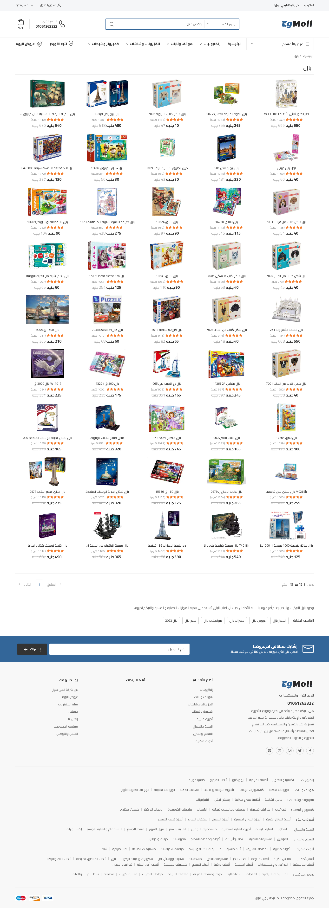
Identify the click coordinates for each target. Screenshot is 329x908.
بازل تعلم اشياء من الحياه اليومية (47, 276)
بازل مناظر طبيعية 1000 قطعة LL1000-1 (286, 545)
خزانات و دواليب (158, 839)
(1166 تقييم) (98, 551)
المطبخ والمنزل (203, 733)
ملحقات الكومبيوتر (179, 809)
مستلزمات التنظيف (260, 839)
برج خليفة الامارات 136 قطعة (167, 545)
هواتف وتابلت (182, 44)
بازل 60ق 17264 (286, 438)
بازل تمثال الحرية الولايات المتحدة (107, 491)
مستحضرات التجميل (204, 829)
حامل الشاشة (274, 799)
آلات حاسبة (233, 848)
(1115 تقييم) (38, 497)
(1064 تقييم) (38, 389)
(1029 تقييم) (277, 443)
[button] (280, 44)
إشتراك (35, 649)
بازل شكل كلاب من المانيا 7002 (226, 330)
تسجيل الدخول (47, 5)
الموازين (282, 839)
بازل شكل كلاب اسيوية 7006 (167, 114)
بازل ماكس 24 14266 (227, 383)
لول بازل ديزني (286, 168)
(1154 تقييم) (277, 335)
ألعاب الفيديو (218, 779)
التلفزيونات (203, 799)
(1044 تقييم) (98, 281)
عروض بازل (259, 620)
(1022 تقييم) (38, 227)
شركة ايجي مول (265, 898)
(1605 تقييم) (277, 551)
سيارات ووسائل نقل (171, 858)
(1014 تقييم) (217, 173)
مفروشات (179, 839)
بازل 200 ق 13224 (107, 383)
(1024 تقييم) (98, 497)
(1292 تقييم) (277, 389)
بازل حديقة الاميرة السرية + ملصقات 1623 (107, 222)
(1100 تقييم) (277, 497)
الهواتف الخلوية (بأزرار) (134, 789)
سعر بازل (190, 620)
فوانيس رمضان (122, 864)
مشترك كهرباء (128, 874)
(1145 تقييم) (157, 497)
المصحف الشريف (257, 848)
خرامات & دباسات (172, 848)
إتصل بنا (73, 719)
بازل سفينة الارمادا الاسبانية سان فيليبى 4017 (45, 114)
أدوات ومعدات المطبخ (205, 839)
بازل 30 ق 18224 (167, 222)
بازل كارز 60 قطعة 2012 (167, 330)
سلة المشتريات (68, 704)
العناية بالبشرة (265, 829)
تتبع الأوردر (58, 44)
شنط (104, 848)
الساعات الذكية (189, 789)
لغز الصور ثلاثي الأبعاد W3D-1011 (286, 114)
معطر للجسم (135, 829)
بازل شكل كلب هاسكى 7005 (227, 276)
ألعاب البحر (239, 858)
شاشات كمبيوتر (260, 809)
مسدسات (195, 858)
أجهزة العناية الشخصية (236, 829)
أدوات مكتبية (204, 741)
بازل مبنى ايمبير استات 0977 (47, 491)
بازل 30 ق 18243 (167, 276)
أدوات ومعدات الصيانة (208, 874)
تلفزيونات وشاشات (145, 44)
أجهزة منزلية (205, 719)
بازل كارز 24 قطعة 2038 (107, 330)
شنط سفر (93, 874)
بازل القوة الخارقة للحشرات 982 (226, 114)
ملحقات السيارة (178, 874)
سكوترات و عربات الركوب (137, 858)
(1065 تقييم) (38, 443)
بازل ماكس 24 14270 (167, 438)
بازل (113, 858)
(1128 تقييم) (277, 227)
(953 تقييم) (98, 443)
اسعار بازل (279, 620)
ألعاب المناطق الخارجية (91, 858)
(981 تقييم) (98, 173)
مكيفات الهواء (197, 819)
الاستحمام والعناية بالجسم (104, 829)
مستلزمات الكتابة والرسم (205, 848)
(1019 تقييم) (98, 335)
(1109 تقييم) (277, 173)
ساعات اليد (234, 874)
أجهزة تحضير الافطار (170, 819)
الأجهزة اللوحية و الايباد (219, 789)
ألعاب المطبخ (200, 864)
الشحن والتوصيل (67, 733)
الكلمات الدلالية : (302, 620)
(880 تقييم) (98, 227)
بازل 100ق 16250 (226, 222)
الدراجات (251, 874)
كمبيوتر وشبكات (105, 44)
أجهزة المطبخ (220, 819)
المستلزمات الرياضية (275, 874)
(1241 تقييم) (38, 335)
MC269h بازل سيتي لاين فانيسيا (286, 491)
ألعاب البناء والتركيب (58, 858)
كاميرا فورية (197, 779)
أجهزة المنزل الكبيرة (278, 819)
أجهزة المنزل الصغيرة (247, 819)
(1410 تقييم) (157, 551)
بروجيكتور (238, 779)
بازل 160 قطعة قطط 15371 (107, 276)
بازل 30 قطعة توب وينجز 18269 (47, 222)
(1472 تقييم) (38, 173)
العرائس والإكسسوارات (273, 864)
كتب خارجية (119, 848)
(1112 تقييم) (217, 227)
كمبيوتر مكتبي (129, 809)
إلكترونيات (212, 44)
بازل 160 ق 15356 (167, 491)
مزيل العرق (156, 829)
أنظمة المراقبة (258, 779)
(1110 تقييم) (38, 119)
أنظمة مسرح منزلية (247, 799)
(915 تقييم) (157, 335)
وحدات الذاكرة (153, 809)
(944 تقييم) (217, 335)
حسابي (73, 711)
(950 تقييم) (157, 173)
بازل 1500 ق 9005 (47, 330)
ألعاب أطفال (305, 859)
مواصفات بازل (213, 620)
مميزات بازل (236, 620)
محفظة (109, 874)
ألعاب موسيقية (303, 864)
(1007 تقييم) (38, 281)
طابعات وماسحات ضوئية (228, 809)
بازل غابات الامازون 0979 (227, 491)
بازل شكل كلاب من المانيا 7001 (286, 383)
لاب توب (280, 809)
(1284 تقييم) (98, 119)
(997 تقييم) (217, 389)
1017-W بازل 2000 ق (47, 383)
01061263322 (46, 26)
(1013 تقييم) (217, 119)
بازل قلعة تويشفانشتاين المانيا (47, 545)
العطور (283, 829)
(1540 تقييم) (217, 281)
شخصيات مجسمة (175, 864)
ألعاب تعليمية (244, 864)
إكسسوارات (74, 829)
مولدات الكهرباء (152, 874)
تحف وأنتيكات (234, 839)
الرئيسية (234, 44)
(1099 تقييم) (157, 443)
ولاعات (77, 874)
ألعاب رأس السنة (148, 864)
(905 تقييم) (157, 389)
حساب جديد (22, 5)
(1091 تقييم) (217, 551)
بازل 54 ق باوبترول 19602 (107, 168)
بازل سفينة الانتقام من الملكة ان (107, 545)
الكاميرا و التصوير (284, 779)
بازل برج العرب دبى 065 (167, 383)
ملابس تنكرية (282, 858)
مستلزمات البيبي (217, 858)
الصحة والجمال (203, 726)
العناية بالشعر (177, 829)
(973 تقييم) (277, 281)
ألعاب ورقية (222, 864)
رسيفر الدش (222, 799)
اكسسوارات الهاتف (251, 789)
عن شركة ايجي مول (65, 689)
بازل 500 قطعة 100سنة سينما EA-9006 (47, 168)
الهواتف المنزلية (164, 789)
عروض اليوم (25, 44)
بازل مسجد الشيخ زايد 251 (286, 330)
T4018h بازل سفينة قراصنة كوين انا (226, 545)
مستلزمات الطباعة (144, 848)
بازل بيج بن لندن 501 (226, 168)
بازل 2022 (171, 620)
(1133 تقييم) (157, 119)
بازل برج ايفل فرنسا (107, 114)
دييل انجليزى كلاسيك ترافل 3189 (167, 168)
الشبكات (202, 809)
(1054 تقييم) (157, 281)
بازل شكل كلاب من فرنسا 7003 (286, 222)
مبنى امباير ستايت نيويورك (107, 438)
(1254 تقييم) (217, 497)
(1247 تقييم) (277, 119)
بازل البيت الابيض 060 (226, 438)
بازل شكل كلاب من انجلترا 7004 (286, 276)
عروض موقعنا (304, 874)
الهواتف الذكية (279, 789)
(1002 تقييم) (98, 389)
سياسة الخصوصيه (66, 726)
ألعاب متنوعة (260, 858)
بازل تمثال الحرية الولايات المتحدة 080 (47, 438)
